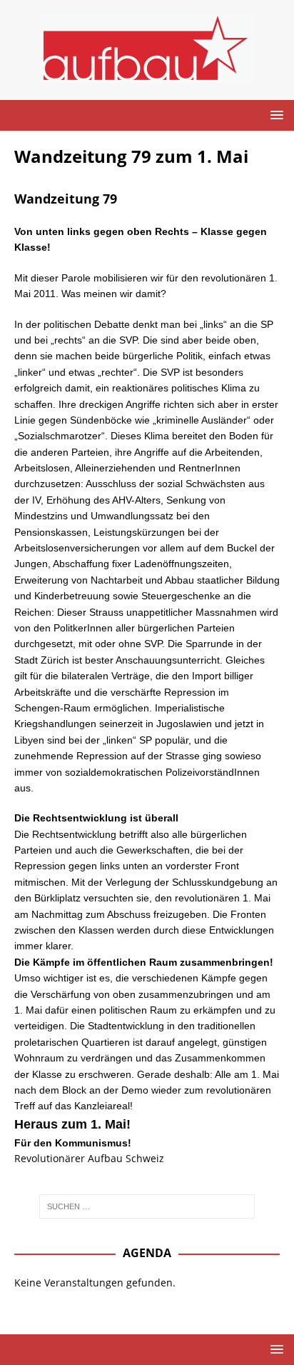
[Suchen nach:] (147, 1206)
